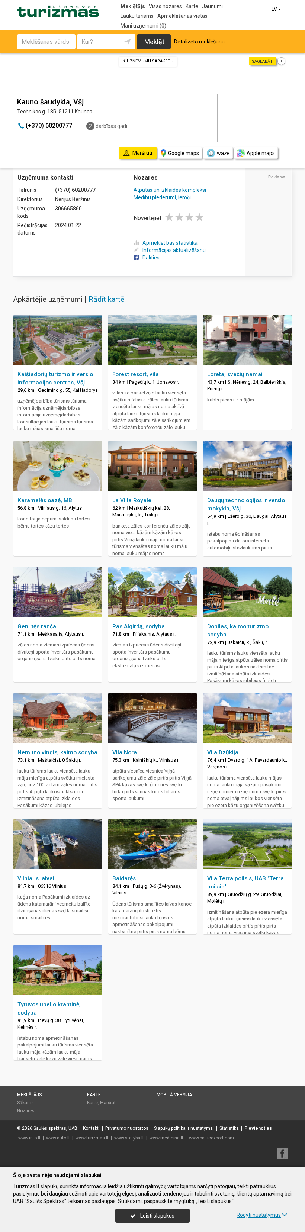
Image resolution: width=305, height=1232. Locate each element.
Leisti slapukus (156, 1216)
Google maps (183, 153)
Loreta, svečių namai (235, 374)
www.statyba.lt (129, 1138)
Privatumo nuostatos (126, 1128)
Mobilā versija (174, 1094)
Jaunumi (212, 6)
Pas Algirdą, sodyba (138, 626)
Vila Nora (124, 752)
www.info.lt (29, 1138)
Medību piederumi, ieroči (162, 197)
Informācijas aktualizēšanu (174, 250)
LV (275, 9)
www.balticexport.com (211, 1138)
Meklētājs (133, 6)
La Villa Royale (131, 500)
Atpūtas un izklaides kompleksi (170, 190)
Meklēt (154, 42)
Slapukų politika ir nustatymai (184, 1128)
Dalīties (151, 258)
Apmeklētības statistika (170, 243)
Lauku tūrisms (137, 16)
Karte (192, 6)
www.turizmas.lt (92, 1138)
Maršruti (108, 1102)
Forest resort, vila (135, 374)
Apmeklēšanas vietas (182, 16)
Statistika (229, 1128)
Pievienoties (258, 1128)
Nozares (26, 1110)
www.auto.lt (58, 1138)
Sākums (25, 1102)
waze (223, 153)
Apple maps (261, 153)
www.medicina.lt (166, 1138)
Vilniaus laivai (35, 878)
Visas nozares (165, 6)
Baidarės (124, 878)
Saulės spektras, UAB (55, 1128)
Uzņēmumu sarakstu (150, 61)
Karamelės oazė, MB (44, 500)
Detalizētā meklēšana (199, 42)
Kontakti (91, 1128)
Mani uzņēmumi (143, 26)
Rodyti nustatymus (259, 1215)
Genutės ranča (36, 626)
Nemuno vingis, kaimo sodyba (57, 752)
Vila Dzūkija (222, 752)
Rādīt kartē (107, 299)
